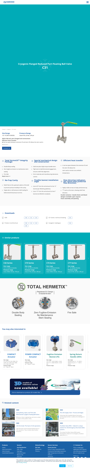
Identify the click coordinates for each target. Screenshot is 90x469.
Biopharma (38, 449)
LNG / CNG (20, 449)
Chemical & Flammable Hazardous (57, 451)
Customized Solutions (8, 453)
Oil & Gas (19, 456)
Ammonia (50, 456)
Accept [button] (62, 466)
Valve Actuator (6, 451)
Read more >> (6, 176)
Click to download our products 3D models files (26, 392)
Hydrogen (19, 451)
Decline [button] (70, 466)
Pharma (37, 451)
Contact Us (78, 445)
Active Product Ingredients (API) (56, 449)
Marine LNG (20, 455)
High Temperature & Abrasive (56, 453)
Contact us (6, 148)
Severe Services (52, 447)
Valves (3, 447)
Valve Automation (7, 449)
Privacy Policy (23, 462)
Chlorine (50, 455)
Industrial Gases (21, 453)
